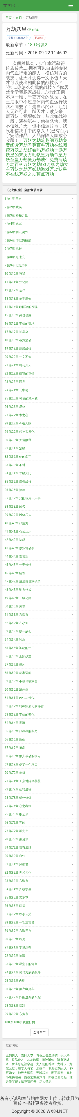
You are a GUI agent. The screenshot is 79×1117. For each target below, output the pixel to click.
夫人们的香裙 (45, 1064)
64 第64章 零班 (15, 723)
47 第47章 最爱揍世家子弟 (23, 581)
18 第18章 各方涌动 (18, 340)
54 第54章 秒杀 (15, 639)
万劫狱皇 (36, 154)
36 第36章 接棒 (15, 490)
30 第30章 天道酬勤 (18, 440)
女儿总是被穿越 (22, 1064)
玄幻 (19, 17)
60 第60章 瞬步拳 (16, 689)
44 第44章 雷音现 (16, 556)
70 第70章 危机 (15, 772)
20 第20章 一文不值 (18, 357)
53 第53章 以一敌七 (18, 631)
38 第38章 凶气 (15, 506)
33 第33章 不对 (15, 465)
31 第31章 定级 (15, 448)
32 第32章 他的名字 (18, 456)
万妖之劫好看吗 (25, 150)
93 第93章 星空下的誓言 (21, 964)
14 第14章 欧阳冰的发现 (21, 307)
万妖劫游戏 (39, 169)
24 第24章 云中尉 (16, 390)
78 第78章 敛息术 (16, 839)
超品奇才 (18, 1059)
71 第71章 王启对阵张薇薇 (23, 781)
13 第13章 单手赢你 (18, 298)
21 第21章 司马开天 (18, 365)
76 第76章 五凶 (15, 822)
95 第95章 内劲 (15, 980)
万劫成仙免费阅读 (49, 159)
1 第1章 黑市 (13, 199)
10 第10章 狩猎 (15, 273)
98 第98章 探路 (15, 1005)
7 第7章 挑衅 (13, 248)
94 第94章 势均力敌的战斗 (23, 972)
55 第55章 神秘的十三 (19, 648)
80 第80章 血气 (15, 856)
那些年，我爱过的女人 (51, 1068)
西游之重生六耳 (34, 1077)
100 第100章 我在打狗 (20, 1022)
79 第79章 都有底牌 (18, 847)
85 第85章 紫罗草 (16, 897)
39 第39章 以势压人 (18, 515)
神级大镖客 (25, 1073)
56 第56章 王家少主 (18, 656)
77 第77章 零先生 (16, 831)
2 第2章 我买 (13, 207)
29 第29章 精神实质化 (19, 431)
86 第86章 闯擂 (15, 906)
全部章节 (39, 1032)
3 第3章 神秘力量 (16, 215)
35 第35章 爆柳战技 (18, 481)
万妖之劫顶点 (32, 174)
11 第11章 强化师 (16, 282)
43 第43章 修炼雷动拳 (19, 548)
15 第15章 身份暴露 (18, 315)
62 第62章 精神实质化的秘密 (24, 706)
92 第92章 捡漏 (15, 955)
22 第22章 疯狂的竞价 (19, 373)
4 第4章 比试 (13, 223)
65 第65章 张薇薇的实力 (21, 731)
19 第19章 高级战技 (18, 348)
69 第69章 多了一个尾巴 (21, 764)
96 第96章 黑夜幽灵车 (19, 989)
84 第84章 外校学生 (18, 889)
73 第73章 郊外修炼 (18, 797)
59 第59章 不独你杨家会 (21, 681)
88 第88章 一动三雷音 (19, 922)
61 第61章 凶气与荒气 (19, 698)
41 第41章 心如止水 (18, 531)
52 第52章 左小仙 (16, 623)
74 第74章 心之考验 (18, 806)
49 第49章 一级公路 (18, 598)
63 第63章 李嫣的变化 (19, 714)
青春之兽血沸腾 (47, 1055)
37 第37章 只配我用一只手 (23, 498)
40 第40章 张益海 (16, 523)
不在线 (33, 30)
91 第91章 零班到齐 (18, 947)
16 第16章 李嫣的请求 (19, 323)
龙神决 (61, 1064)
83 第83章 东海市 (16, 881)
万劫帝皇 (54, 154)
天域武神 (42, 1073)
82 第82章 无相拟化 (18, 872)
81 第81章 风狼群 (16, 864)
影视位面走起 (57, 1077)
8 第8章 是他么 (15, 257)
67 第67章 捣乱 (15, 747)
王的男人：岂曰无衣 (19, 1055)
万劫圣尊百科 (32, 145)
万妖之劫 (19, 169)
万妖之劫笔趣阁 (38, 140)
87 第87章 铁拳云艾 (18, 914)
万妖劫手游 (52, 150)
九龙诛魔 (33, 1059)
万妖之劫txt (35, 164)
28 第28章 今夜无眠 (18, 423)
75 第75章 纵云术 (16, 814)
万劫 (49, 174)
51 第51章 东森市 (16, 614)
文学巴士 (11, 5)
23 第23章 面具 (15, 381)
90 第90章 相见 (15, 939)
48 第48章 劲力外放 (18, 589)
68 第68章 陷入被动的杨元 (23, 756)
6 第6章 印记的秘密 (18, 240)
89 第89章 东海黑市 (18, 930)
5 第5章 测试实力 (16, 232)
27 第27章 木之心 (16, 415)
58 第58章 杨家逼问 (18, 673)
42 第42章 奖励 (15, 540)
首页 (8, 17)
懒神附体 (48, 1059)
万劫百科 (14, 164)
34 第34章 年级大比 (18, 473)
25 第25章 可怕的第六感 (21, 398)
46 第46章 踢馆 (15, 573)
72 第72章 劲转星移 (18, 789)
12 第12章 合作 (15, 290)
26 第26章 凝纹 (15, 406)
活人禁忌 (45, 1081)
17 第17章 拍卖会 (16, 332)
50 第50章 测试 (15, 606)
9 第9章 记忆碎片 (16, 265)
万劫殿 (25, 159)
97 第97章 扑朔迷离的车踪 (23, 997)
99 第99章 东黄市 (16, 1014)
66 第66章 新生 (15, 739)
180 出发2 (37, 44)
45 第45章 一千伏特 (18, 564)
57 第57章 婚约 (15, 664)
